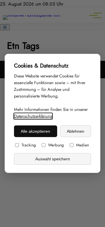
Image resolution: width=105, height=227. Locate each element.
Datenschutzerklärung (33, 116)
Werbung (56, 145)
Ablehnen (75, 131)
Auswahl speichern (52, 159)
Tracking (29, 145)
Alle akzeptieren (35, 131)
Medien (82, 145)
